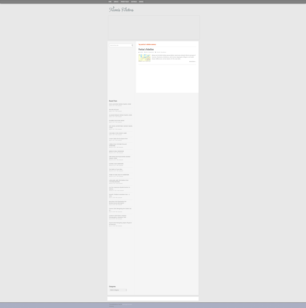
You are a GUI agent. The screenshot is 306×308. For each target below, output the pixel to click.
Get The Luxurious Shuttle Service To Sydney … (119, 188)
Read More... (192, 61)
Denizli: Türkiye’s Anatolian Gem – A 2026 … (119, 195)
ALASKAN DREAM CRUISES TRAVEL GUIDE (120, 115)
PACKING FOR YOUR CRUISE (116, 120)
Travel (158, 52)
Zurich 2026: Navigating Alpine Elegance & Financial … (120, 223)
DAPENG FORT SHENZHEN (116, 163)
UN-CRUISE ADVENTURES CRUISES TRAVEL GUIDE (120, 126)
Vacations (163, 52)
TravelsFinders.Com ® (115, 304)
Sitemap (111, 306)
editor (141, 52)
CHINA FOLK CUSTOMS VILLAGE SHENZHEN (118, 144)
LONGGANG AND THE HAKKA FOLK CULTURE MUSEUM (118, 181)
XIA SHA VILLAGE (114, 109)
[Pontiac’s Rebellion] (144, 58)
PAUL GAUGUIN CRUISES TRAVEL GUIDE (120, 104)
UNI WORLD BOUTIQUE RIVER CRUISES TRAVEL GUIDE (119, 157)
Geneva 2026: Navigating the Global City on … (120, 209)
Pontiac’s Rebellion (146, 49)
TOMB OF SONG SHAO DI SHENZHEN (119, 174)
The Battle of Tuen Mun (115, 169)
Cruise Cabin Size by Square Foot (118, 138)
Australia (134, 2)
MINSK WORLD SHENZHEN (116, 151)
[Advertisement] (154, 28)
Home (110, 2)
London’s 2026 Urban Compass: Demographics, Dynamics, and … (118, 216)
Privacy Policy (125, 2)
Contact (116, 2)
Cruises (141, 2)
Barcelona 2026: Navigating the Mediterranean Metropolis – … (117, 202)
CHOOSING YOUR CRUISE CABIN (118, 133)
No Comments (150, 52)
